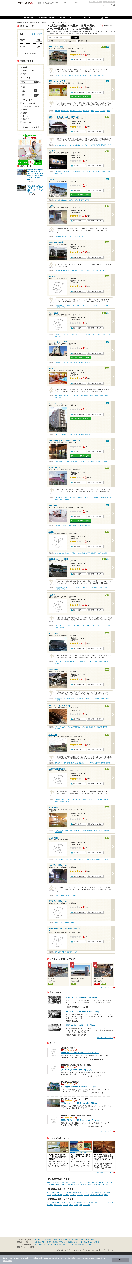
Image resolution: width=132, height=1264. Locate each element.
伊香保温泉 (69, 1242)
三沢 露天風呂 (78, 75)
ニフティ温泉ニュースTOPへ (104, 1173)
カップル (73, 1195)
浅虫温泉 (79, 1185)
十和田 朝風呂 (69, 830)
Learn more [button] (7, 1261)
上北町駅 (87, 362)
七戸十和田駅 (58, 832)
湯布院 (90, 1242)
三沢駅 (94, 75)
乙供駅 (108, 763)
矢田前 (89, 1185)
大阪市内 (71, 1244)
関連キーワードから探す (25, 1247)
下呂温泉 (62, 1242)
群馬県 (60, 1239)
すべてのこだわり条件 (30, 127)
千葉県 (49, 1239)
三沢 (96, 1182)
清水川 (64, 1185)
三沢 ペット (86, 111)
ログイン (106, 5)
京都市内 (78, 1244)
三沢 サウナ (81, 270)
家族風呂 (26, 119)
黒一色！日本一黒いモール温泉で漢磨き (83, 1011)
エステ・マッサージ (96, 1195)
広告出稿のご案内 (78, 1250)
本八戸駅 (57, 729)
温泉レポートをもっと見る (105, 1038)
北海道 (76, 1239)
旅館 (81, 1205)
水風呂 (106, 1195)
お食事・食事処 (57, 1195)
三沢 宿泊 (57, 75)
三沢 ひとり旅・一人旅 (78, 171)
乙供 (110, 1182)
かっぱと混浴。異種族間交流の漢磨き (82, 998)
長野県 (81, 1239)
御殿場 (65, 1244)
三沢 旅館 (63, 526)
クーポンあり (70, 41)
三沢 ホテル (64, 200)
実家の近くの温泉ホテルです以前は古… (79, 1070)
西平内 (73, 1185)
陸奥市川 (83, 1182)
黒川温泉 (84, 1242)
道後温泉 (77, 1242)
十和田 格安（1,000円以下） (78, 859)
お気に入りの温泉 (95, 2)
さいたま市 (54, 1244)
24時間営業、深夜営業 (31, 106)
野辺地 (53, 1185)
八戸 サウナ (58, 727)
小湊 (68, 1185)
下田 (88, 1182)
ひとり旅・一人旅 (87, 1192)
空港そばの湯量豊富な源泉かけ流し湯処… (80, 1086)
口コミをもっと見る (107, 1131)
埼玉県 (44, 1239)
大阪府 (70, 1239)
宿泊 (79, 1192)
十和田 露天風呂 (87, 830)
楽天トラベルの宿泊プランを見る (80, 96)
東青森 (98, 1185)
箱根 (43, 1242)
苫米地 (67, 1182)
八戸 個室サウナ (75, 727)
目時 (48, 1182)
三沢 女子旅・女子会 (76, 111)
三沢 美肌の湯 (58, 763)
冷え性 (74, 1192)
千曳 (48, 1185)
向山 (92, 1182)
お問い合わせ (111, 1250)
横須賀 (45, 1244)
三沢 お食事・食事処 (67, 75)
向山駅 (85, 75)
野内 (84, 1185)
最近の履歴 (109, 2)
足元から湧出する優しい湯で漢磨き (81, 1025)
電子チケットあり (56, 41)
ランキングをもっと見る (105, 987)
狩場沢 (58, 1185)
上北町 (106, 1182)
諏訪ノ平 (58, 1182)
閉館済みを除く (83, 41)
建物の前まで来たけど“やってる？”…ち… (80, 1053)
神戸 (89, 1244)
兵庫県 (54, 1239)
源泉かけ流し (98, 1192)
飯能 (60, 1244)
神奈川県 (38, 1239)
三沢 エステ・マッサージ (75, 497)
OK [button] (120, 1259)
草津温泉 (38, 1242)
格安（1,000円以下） (54, 1192)
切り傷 (86, 1195)
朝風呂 (69, 1192)
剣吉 (63, 1182)
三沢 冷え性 (58, 145)
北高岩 (73, 1182)
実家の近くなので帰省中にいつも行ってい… (81, 1120)
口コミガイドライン (92, 1250)
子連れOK (80, 1195)
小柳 (93, 1185)
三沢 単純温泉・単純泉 (61, 587)
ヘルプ (103, 1250)
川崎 (40, 1244)
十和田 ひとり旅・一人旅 (62, 859)
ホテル (49, 1195)
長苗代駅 (87, 526)
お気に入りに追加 (96, 59)
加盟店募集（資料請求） (64, 1250)
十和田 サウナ (78, 830)
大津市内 (84, 1244)
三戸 (52, 1182)
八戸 (77, 1182)
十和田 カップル (59, 830)
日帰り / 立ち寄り (29, 70)
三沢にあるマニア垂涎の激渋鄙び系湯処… (80, 1103)
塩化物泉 (66, 1195)
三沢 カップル (65, 111)
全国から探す (37, 34)
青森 (106, 1185)
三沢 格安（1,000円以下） (82, 145)
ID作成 (112, 5)
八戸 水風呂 (85, 727)
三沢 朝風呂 (58, 236)
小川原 (101, 1182)
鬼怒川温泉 (96, 1242)
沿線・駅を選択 (31, 53)
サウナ (64, 1192)
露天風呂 (107, 1192)
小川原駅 (102, 111)
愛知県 (87, 1239)
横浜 (36, 1244)
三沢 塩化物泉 (58, 305)
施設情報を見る (78, 59)
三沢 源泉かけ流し (90, 334)
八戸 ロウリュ (66, 727)
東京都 (65, 1239)
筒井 (103, 1185)
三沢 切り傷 (67, 305)
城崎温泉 (55, 1242)
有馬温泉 (48, 1242)
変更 (38, 40)
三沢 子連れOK (66, 171)
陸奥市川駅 (101, 75)
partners (42, 1258)
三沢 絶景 (57, 799)
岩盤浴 (25, 113)
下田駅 (89, 75)
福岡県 (92, 1239)
